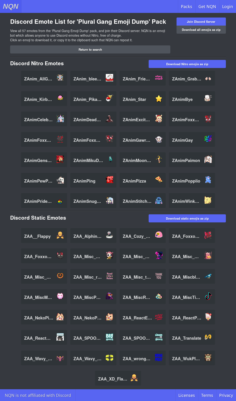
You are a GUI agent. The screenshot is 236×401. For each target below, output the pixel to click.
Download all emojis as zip (201, 29)
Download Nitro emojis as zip (187, 64)
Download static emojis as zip (187, 218)
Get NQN (207, 6)
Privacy (226, 395)
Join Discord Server (201, 21)
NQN (10, 6)
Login (227, 6)
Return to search (90, 49)
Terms (207, 395)
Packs (186, 6)
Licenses (186, 395)
